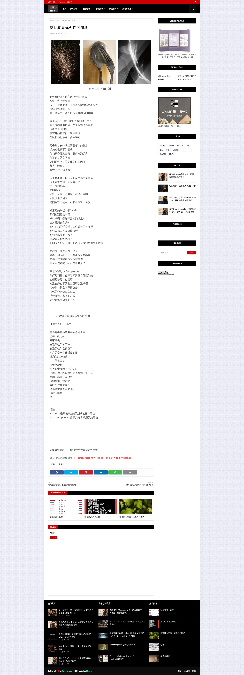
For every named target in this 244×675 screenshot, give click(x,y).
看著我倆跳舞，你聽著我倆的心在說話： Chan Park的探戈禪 (76, 635)
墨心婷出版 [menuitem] (126, 8)
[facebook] (195, 2)
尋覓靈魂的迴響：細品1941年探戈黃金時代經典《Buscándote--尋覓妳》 (127, 634)
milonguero (186, 150)
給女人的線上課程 (184, 79)
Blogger (89, 671)
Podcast (161, 79)
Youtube (62, 2)
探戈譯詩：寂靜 (56, 517)
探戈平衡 (163, 154)
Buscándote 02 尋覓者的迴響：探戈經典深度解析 (127, 623)
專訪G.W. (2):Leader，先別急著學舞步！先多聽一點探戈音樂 (182, 210)
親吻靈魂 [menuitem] (86, 8)
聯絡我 (69, 2)
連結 (188, 146)
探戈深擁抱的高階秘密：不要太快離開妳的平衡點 (182, 175)
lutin (53, 33)
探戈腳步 (163, 146)
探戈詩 (56, 21)
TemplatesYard (67, 671)
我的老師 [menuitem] (112, 8)
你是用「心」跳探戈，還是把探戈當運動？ (75, 647)
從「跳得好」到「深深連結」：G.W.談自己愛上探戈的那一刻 (76, 611)
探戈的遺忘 (165, 656)
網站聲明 (187, 671)
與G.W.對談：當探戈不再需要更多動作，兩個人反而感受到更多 (76, 623)
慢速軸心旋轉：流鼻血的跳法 (131, 517)
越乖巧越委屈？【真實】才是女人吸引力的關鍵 (104, 458)
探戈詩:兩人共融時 (92, 517)
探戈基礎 (180, 146)
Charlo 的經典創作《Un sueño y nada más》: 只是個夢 (125, 657)
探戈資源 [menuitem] (99, 8)
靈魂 (60, 464)
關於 (54, 2)
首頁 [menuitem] (64, 8)
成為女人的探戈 (164, 76)
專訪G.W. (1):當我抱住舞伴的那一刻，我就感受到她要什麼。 (182, 198)
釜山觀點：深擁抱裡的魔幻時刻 (182, 186)
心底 (162, 645)
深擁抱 (171, 146)
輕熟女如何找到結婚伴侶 (187, 76)
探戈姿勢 (176, 150)
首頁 (49, 2)
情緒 (167, 150)
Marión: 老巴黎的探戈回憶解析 (122, 645)
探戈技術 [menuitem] (73, 8)
